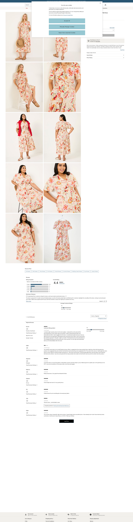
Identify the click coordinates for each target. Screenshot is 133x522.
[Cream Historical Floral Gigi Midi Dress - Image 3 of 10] (24, 87)
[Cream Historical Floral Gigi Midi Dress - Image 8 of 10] (62, 188)
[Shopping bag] (105, 4)
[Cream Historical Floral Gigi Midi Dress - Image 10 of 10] (62, 238)
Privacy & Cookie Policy (68, 15)
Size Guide (112, 27)
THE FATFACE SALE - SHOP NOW (66, 1)
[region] (67, 19)
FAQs (26, 521)
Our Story (70, 521)
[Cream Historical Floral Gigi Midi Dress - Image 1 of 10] (24, 37)
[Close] (100, 3)
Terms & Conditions (50, 521)
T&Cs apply (98, 41)
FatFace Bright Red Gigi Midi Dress (61, 405)
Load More (66, 421)
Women (91, 521)
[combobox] (100, 316)
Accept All (67, 20)
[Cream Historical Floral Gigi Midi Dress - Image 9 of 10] (24, 238)
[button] (105, 55)
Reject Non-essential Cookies (67, 32)
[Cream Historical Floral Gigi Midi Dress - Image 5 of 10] (24, 137)
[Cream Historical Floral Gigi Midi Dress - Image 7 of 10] (24, 188)
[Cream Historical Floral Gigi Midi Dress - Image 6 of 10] (62, 137)
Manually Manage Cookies (67, 26)
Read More (122, 49)
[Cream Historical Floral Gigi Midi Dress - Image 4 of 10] (62, 87)
